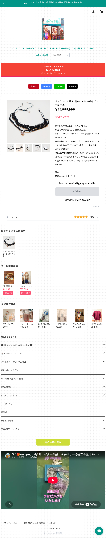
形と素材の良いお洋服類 (12, 378)
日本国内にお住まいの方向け (77, 200)
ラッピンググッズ (8, 420)
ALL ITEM (42, 55)
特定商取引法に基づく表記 (34, 523)
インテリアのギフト (9, 395)
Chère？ (42, 48)
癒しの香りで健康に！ (10, 370)
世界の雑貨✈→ (8, 387)
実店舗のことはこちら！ (84, 48)
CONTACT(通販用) (60, 48)
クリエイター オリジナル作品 (13, 362)
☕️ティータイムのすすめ (11, 353)
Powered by (50, 533)
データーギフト (7, 404)
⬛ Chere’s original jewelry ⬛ (16, 345)
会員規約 (52, 523)
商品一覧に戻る (53, 442)
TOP (14, 48)
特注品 (4, 412)
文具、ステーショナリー (11, 429)
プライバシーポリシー (11, 523)
